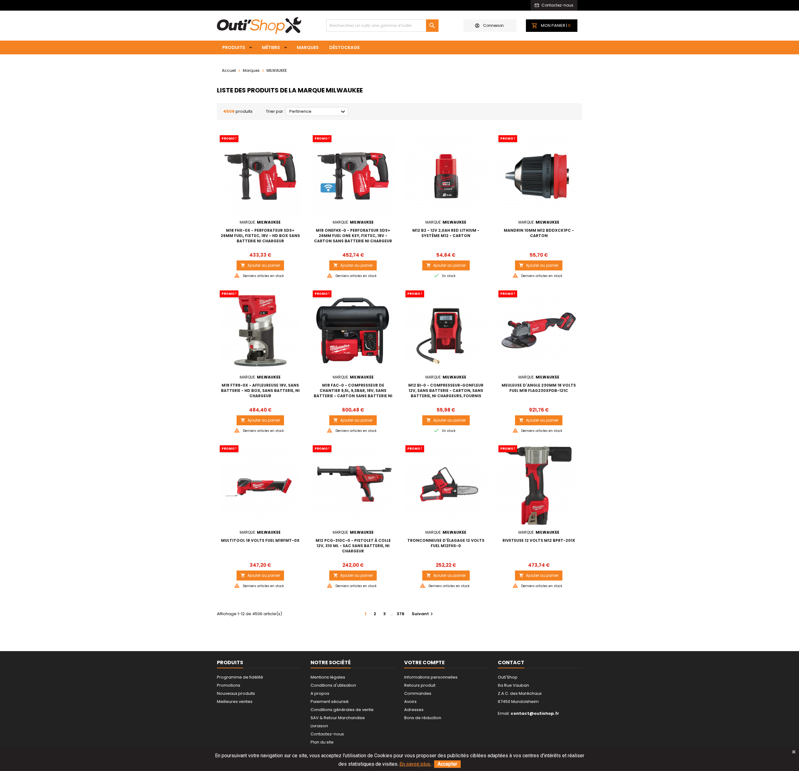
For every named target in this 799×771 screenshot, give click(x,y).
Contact (511, 662)
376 (400, 614)
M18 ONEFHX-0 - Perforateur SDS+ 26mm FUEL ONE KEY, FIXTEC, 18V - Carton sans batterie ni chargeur (353, 236)
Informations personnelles (431, 677)
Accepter (447, 764)
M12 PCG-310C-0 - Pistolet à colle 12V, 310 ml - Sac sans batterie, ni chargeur (353, 546)
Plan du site (322, 742)
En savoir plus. (415, 764)
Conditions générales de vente (342, 710)
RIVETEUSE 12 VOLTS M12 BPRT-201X (538, 540)
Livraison (319, 726)
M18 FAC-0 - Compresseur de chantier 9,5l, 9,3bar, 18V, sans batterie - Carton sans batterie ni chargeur (353, 393)
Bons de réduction (422, 718)
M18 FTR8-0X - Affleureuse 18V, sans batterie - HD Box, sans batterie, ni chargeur (260, 390)
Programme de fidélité (240, 677)
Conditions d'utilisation (333, 685)
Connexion (493, 25)
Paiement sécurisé (330, 701)
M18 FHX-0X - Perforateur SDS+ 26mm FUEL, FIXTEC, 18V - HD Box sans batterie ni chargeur (260, 236)
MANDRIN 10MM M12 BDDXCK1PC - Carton (539, 233)
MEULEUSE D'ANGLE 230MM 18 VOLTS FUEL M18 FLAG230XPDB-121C (539, 388)
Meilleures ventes (234, 701)
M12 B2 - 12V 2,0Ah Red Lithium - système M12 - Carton (445, 233)
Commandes (417, 693)
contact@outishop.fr (535, 713)
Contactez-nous (327, 734)
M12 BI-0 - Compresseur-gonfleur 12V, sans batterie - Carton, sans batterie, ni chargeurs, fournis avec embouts (445, 393)
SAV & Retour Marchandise (338, 718)
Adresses (414, 710)
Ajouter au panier (260, 265)
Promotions (228, 685)
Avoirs (410, 701)
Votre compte (424, 662)
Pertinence (318, 112)
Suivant (423, 614)
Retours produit (419, 685)
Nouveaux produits (236, 693)
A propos (320, 693)
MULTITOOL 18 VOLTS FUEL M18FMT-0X (260, 540)
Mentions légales (328, 677)
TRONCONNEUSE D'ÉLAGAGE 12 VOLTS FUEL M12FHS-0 (445, 543)
